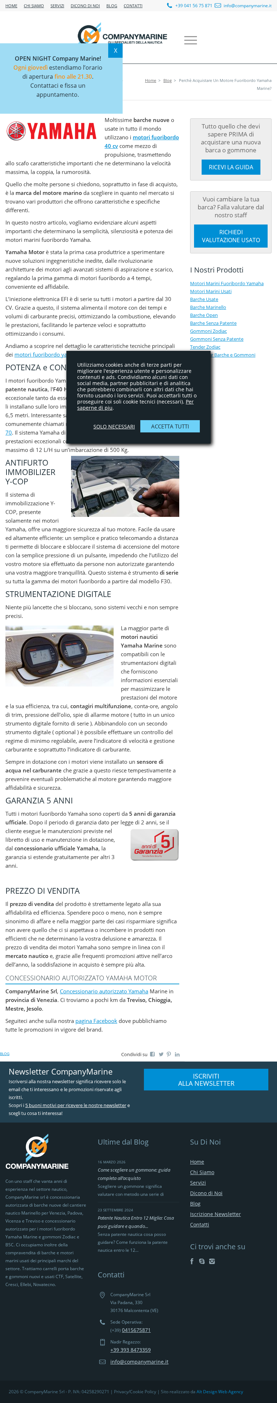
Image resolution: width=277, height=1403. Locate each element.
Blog (111, 5)
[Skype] (201, 1261)
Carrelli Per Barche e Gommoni (222, 355)
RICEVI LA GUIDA (231, 167)
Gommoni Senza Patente (216, 339)
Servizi (57, 5)
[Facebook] (191, 1261)
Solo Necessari (114, 426)
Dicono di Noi (85, 5)
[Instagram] (211, 1261)
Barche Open (204, 315)
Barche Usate (204, 299)
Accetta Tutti (170, 426)
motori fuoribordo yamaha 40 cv (55, 354)
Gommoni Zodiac (208, 331)
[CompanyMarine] (122, 37)
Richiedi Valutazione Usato (231, 236)
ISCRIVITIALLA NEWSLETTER (206, 1080)
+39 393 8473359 (130, 1349)
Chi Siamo (34, 5)
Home (11, 5)
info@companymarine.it (248, 6)
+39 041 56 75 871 (193, 6)
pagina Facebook (96, 1020)
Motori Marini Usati (211, 291)
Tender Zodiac (205, 347)
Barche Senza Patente (213, 323)
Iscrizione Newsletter (215, 1214)
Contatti (133, 5)
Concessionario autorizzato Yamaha (104, 991)
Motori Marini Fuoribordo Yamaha (227, 283)
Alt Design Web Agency (220, 1392)
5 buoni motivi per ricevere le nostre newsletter (75, 1105)
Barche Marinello (208, 307)
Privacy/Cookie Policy (135, 1392)
